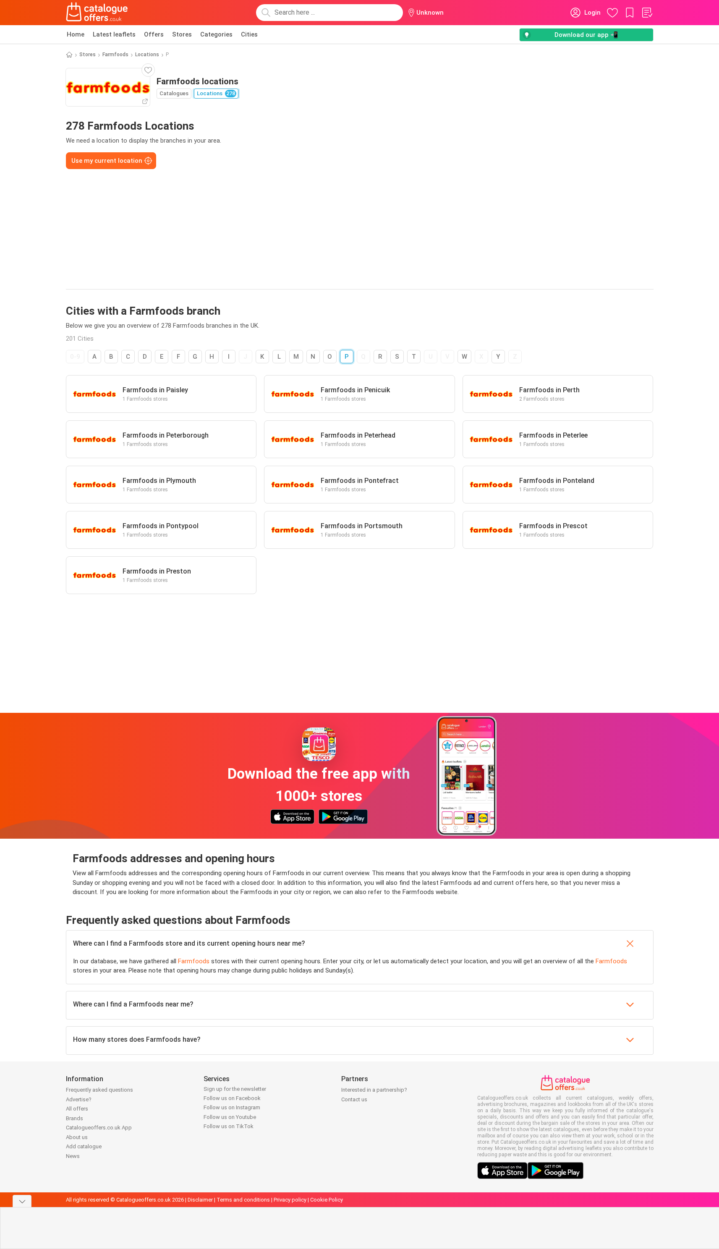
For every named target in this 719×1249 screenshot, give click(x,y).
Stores (182, 34)
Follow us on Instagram (232, 1107)
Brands (74, 1118)
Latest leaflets (114, 34)
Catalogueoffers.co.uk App (99, 1127)
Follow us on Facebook (232, 1098)
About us (77, 1137)
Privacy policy (290, 1200)
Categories (216, 34)
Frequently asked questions (99, 1090)
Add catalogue (84, 1146)
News (73, 1156)
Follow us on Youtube (230, 1117)
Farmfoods (115, 54)
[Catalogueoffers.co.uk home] (97, 12)
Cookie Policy (326, 1200)
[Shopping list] (647, 12)
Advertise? (79, 1099)
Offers (154, 34)
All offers (77, 1109)
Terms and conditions (243, 1200)
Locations (147, 54)
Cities (249, 34)
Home (75, 34)
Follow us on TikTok (229, 1126)
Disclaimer (200, 1200)
